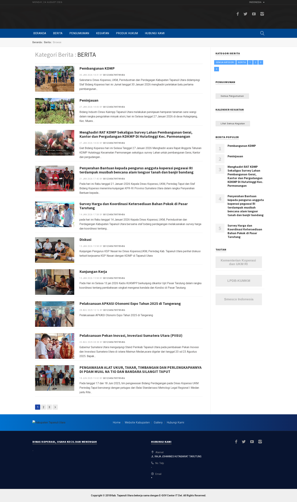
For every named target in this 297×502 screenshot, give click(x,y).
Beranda (39, 33)
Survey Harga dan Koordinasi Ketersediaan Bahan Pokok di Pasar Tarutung (133, 205)
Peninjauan (88, 100)
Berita (58, 33)
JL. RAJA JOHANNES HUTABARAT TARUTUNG (176, 456)
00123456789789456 (114, 75)
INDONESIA (255, 2)
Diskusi (85, 239)
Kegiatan (102, 33)
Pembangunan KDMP (97, 68)
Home (117, 422)
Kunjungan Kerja (93, 271)
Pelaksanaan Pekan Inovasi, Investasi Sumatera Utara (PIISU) (130, 335)
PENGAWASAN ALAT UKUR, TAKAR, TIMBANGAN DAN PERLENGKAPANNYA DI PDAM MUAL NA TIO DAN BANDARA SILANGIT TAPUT (140, 369)
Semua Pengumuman (232, 96)
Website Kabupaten (137, 422)
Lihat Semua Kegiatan (233, 123)
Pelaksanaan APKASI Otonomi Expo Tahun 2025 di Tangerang (130, 303)
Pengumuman (79, 33)
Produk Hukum (127, 33)
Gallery (158, 422)
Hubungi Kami (155, 33)
